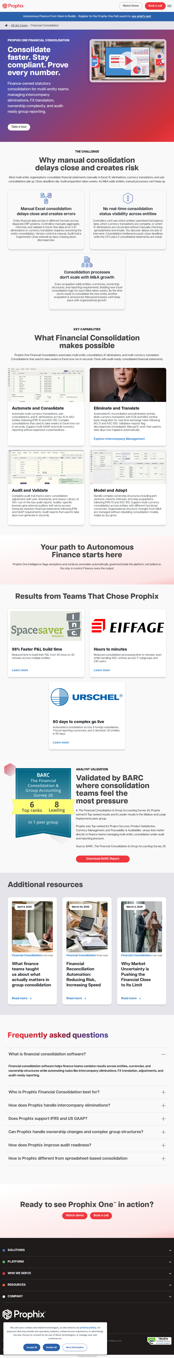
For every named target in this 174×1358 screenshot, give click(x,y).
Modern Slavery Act (111, 1341)
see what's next (141, 16)
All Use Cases (19, 25)
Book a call (155, 6)
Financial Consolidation (27, 955)
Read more (20, 998)
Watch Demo (131, 6)
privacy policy (88, 1328)
